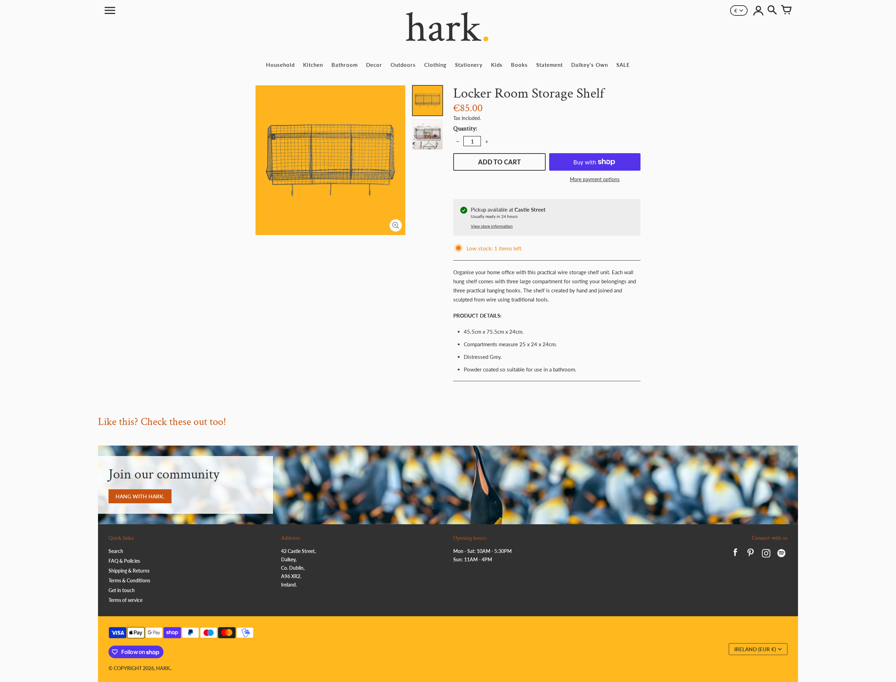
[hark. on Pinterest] (751, 554)
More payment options (595, 179)
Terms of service (125, 600)
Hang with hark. (139, 496)
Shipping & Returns (128, 571)
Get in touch (121, 590)
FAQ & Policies (124, 561)
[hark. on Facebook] (735, 554)
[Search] (772, 10)
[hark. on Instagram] (766, 554)
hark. (163, 668)
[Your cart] (786, 10)
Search (115, 551)
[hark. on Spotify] (782, 554)
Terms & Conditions (129, 580)
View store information (492, 226)
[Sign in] (758, 10)
